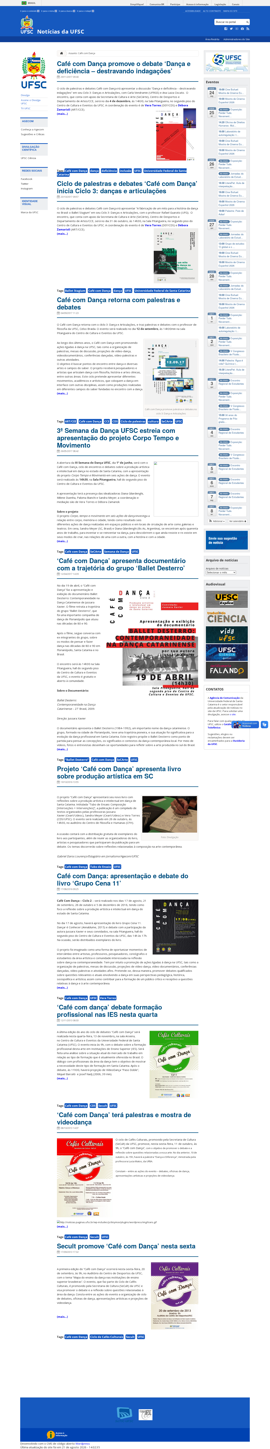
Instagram (27, 188)
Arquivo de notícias (217, 568)
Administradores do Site (237, 39)
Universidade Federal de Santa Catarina (162, 290)
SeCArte (166, 421)
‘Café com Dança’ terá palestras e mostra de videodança (124, 1118)
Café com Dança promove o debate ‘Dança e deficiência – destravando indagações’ (123, 67)
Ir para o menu (48, 11)
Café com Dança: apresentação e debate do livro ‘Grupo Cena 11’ (122, 879)
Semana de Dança (116, 551)
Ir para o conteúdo (29, 11)
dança (94, 171)
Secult (102, 1105)
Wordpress (82, 1443)
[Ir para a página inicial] (60, 53)
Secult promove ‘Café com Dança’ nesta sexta (126, 1245)
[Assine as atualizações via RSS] (247, 28)
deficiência (109, 171)
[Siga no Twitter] (231, 28)
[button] (217, 521)
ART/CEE (70, 421)
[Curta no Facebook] (225, 28)
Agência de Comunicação (225, 697)
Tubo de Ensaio (100, 867)
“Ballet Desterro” (77, 759)
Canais (235, 4)
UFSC (137, 171)
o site (233, 714)
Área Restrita (212, 39)
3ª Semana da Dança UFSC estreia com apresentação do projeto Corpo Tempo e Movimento (118, 438)
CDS (115, 421)
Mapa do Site (230, 11)
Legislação (220, 4)
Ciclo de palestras (133, 421)
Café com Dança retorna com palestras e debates (118, 303)
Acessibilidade (193, 11)
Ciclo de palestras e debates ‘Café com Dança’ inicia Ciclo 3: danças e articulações (127, 187)
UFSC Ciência (28, 158)
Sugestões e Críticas (32, 134)
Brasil (32, 3)
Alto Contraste (212, 11)
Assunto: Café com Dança (82, 53)
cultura (153, 421)
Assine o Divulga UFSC (30, 101)
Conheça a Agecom (32, 129)
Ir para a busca (67, 11)
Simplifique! (137, 4)
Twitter (24, 183)
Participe (175, 4)
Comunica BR (157, 4)
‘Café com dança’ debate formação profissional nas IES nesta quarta (109, 1010)
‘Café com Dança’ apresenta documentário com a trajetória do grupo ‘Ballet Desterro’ (121, 564)
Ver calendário (236, 521)
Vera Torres (153, 105)
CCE (106, 421)
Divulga (25, 95)
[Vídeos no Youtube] (236, 28)
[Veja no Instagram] (242, 28)
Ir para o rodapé (85, 11)
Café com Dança (76, 171)
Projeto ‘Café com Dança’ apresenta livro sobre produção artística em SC (119, 772)
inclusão (125, 171)
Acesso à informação (197, 4)
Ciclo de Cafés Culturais (106, 1337)
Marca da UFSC (29, 212)
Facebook (26, 179)
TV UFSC (25, 108)
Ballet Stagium (75, 290)
